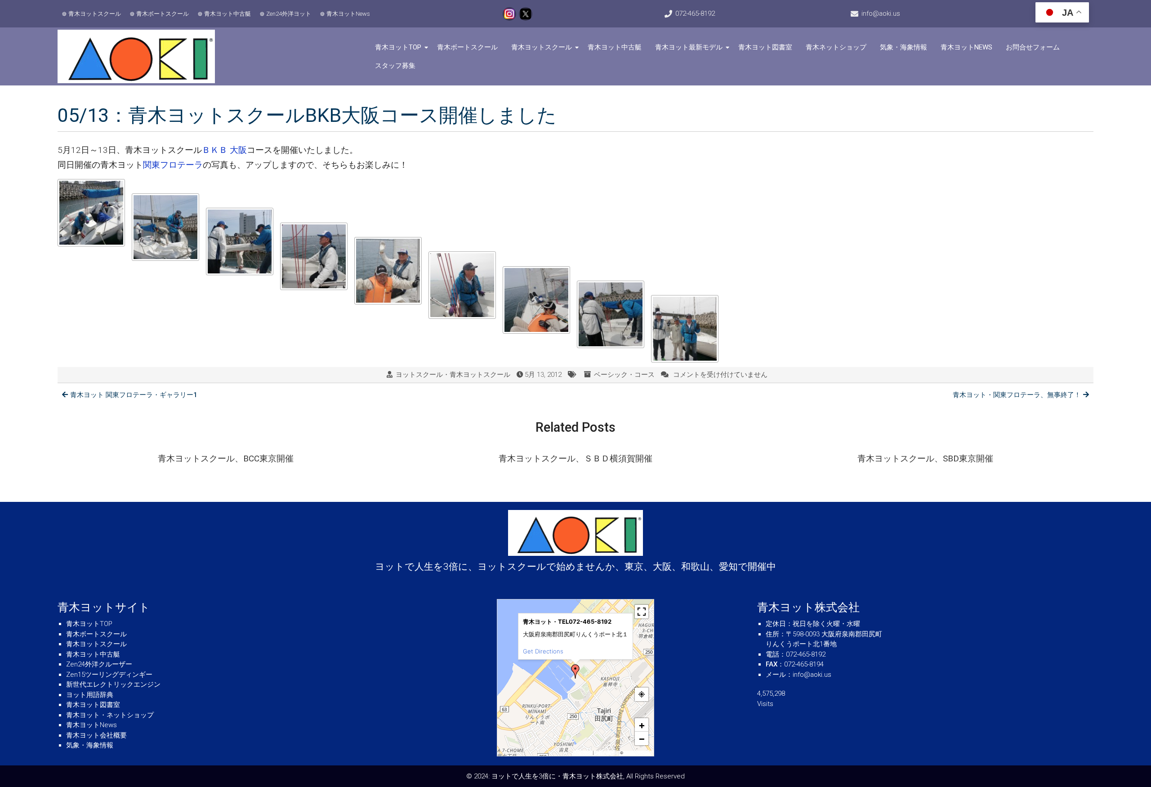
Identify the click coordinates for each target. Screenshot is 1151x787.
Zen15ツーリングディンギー (109, 675)
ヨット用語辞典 (89, 695)
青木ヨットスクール (94, 13)
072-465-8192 (695, 13)
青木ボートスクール (162, 13)
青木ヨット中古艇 (227, 13)
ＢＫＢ (215, 150)
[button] (575, 671)
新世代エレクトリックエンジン (113, 684)
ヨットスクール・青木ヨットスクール (453, 375)
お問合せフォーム (1033, 47)
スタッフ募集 (395, 66)
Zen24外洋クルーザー (99, 664)
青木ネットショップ (836, 47)
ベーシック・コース (624, 375)
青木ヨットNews (348, 13)
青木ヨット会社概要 (96, 735)
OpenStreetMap (637, 753)
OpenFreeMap (606, 753)
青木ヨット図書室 (765, 47)
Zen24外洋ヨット (288, 13)
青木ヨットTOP (398, 47)
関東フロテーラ (173, 165)
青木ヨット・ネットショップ (110, 715)
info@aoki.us (880, 13)
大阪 (238, 150)
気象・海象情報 (903, 47)
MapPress (583, 753)
